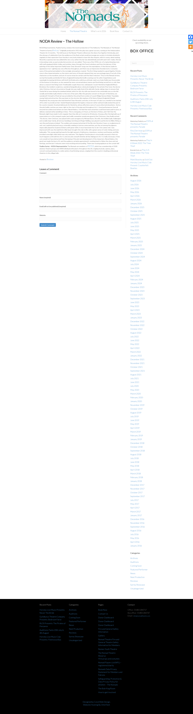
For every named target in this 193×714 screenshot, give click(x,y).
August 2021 (135, 374)
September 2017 (137, 496)
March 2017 (135, 511)
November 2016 (137, 523)
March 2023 (135, 314)
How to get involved (107, 692)
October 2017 (136, 492)
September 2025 (137, 215)
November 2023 (137, 291)
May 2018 (134, 466)
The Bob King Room (106, 688)
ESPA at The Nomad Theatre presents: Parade (141, 124)
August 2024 (135, 260)
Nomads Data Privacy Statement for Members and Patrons (110, 672)
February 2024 (136, 279)
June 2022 (134, 340)
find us (55, 50)
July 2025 (134, 222)
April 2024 (135, 276)
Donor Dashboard (106, 617)
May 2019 (134, 424)
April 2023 (135, 310)
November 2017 (137, 488)
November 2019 (137, 405)
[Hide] (192, 51)
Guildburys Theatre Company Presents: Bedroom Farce (138, 85)
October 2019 (136, 409)
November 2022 (137, 325)
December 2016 (137, 519)
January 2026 (136, 203)
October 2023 (136, 294)
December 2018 (137, 443)
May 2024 (134, 272)
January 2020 (136, 401)
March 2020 (135, 393)
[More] (190, 47)
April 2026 (135, 196)
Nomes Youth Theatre (107, 649)
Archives (134, 558)
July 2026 (134, 184)
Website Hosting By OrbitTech (96, 705)
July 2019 (134, 416)
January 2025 (136, 245)
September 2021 (137, 371)
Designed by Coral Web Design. (96, 702)
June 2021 (134, 382)
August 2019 (135, 412)
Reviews (49, 159)
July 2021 (134, 378)
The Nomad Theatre (78, 31)
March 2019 (135, 431)
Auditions (134, 562)
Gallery (101, 635)
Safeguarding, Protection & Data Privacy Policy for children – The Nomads (110, 682)
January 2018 (136, 481)
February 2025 (136, 241)
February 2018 (136, 477)
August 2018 (135, 454)
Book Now (114, 31)
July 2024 (134, 264)
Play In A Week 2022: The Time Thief (141, 143)
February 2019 (136, 435)
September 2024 (137, 256)
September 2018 (137, 450)
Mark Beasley (136, 159)
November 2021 (137, 363)
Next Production (137, 577)
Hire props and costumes (109, 658)
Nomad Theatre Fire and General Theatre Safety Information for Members (109, 642)
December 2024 (137, 249)
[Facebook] (190, 37)
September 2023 (137, 298)
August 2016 (135, 530)
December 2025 (137, 207)
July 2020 (134, 386)
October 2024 (136, 253)
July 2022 (134, 336)
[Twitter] (190, 42)
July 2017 (134, 500)
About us (102, 656)
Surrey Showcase (137, 584)
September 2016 (137, 526)
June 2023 (134, 302)
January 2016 (136, 545)
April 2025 (135, 234)
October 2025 (136, 211)
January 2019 (136, 439)
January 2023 (136, 317)
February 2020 (136, 397)
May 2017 (134, 504)
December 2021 (137, 359)
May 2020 (134, 390)
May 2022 (134, 344)
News (132, 573)
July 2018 (134, 458)
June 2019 (134, 420)
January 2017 (136, 515)
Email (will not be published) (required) (53, 206)
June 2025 (134, 226)
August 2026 (135, 180)
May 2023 (134, 306)
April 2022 (135, 348)
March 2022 (135, 352)
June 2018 (134, 462)
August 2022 (135, 333)
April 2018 (135, 469)
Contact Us (127, 31)
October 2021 (136, 367)
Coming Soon (136, 566)
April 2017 (135, 507)
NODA (91, 146)
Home (63, 31)
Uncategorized (136, 588)
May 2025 (134, 230)
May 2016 (134, 538)
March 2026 (135, 199)
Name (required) (45, 197)
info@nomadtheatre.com (141, 616)
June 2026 (134, 188)
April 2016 (135, 542)
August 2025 (135, 218)
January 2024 (136, 283)
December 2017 (137, 485)
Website (43, 215)
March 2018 (135, 473)
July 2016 (134, 534)
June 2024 (134, 268)
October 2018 (136, 447)
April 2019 (135, 428)
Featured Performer (139, 569)
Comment (43, 173)
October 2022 (136, 329)
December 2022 (137, 321)
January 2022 (136, 355)
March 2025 (135, 237)
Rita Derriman (136, 130)
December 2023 (137, 287)
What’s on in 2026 (98, 31)
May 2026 (134, 192)
